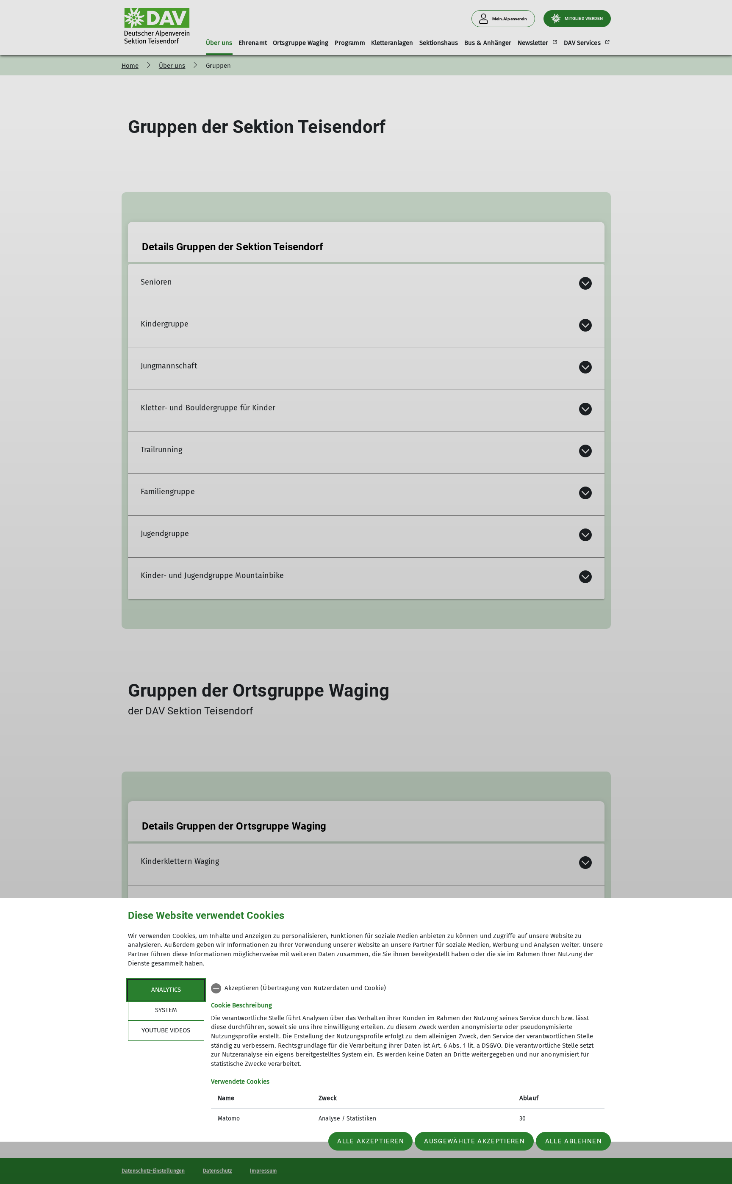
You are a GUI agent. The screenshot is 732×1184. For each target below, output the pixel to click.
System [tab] (166, 1010)
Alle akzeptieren (370, 1141)
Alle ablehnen (573, 1141)
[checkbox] (407, 988)
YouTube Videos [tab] (165, 1030)
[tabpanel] (407, 1054)
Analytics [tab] (166, 989)
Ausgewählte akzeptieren (474, 1141)
